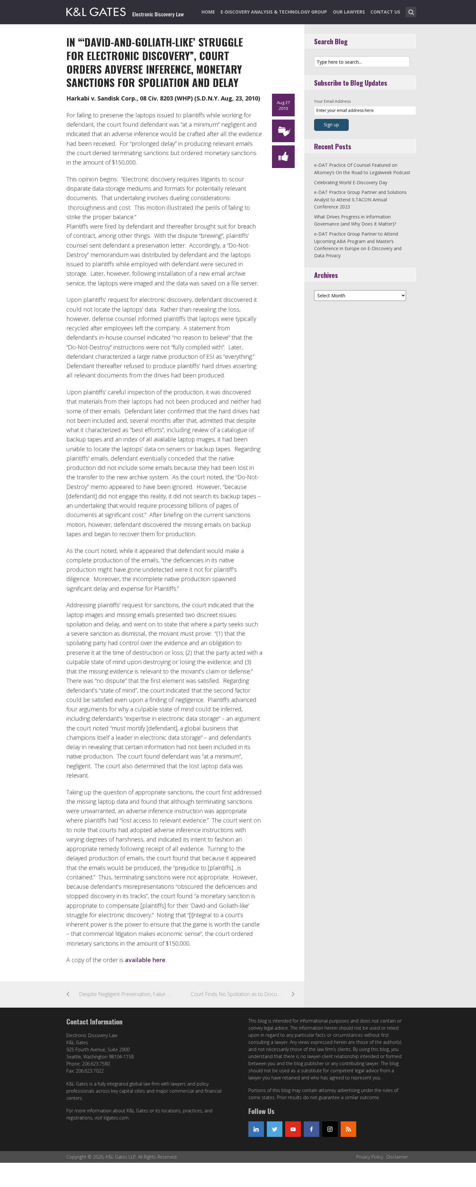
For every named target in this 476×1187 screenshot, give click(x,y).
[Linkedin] (256, 1129)
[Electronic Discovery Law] (125, 10)
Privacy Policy (369, 1157)
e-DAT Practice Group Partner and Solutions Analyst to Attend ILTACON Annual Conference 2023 (360, 199)
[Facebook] (311, 1129)
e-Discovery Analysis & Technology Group (274, 12)
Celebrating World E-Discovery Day (350, 182)
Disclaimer (397, 1157)
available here (145, 960)
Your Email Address (332, 101)
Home (208, 12)
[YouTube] (293, 1129)
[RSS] (348, 1129)
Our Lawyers (349, 12)
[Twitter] (274, 1129)
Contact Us (385, 12)
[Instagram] (330, 1129)
